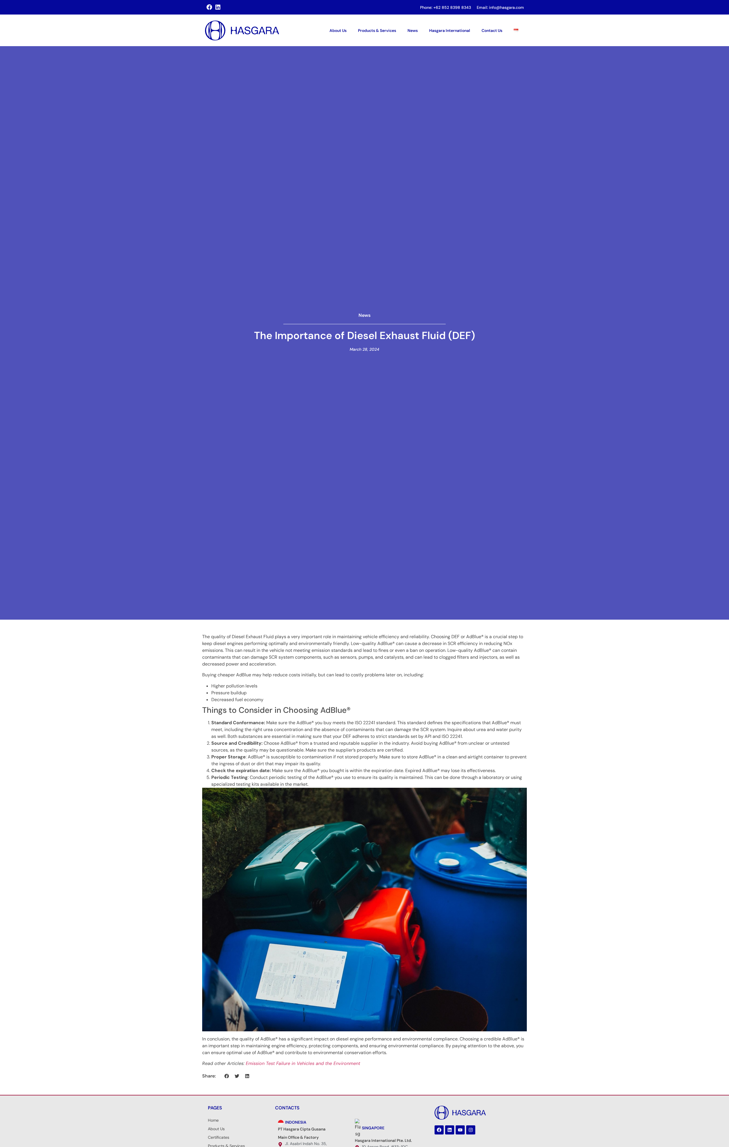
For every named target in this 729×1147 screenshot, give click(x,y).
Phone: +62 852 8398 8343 (445, 7)
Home (213, 1120)
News (412, 30)
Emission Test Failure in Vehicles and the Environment (303, 1063)
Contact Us (492, 30)
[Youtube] (460, 1129)
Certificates (218, 1137)
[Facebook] (439, 1129)
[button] (227, 1076)
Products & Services (377, 30)
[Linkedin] (449, 1129)
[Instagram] (470, 1129)
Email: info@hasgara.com (500, 7)
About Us (338, 30)
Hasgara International (449, 30)
